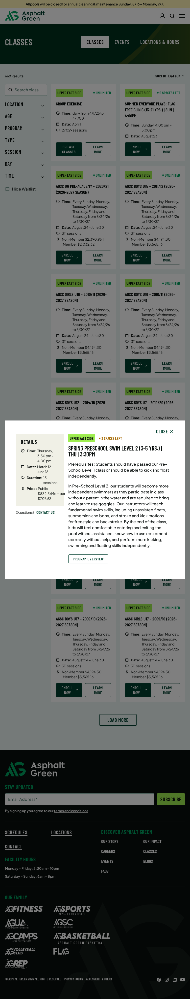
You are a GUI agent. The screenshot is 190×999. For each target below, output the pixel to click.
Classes (150, 851)
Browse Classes (69, 149)
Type (10, 140)
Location (14, 104)
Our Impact (152, 841)
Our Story (109, 841)
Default (174, 76)
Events (122, 42)
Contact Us (45, 512)
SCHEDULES (16, 832)
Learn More (98, 149)
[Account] (162, 16)
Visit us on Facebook (158, 979)
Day (8, 164)
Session (13, 152)
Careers (108, 851)
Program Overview (88, 558)
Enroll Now (136, 149)
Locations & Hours (160, 42)
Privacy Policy (73, 979)
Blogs (148, 861)
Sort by (160, 75)
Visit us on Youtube (182, 979)
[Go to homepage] (25, 16)
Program (14, 128)
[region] (95, 498)
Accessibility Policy (99, 979)
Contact (13, 846)
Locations (61, 832)
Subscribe (171, 799)
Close (162, 431)
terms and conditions (71, 810)
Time (9, 176)
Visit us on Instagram (166, 979)
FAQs (105, 871)
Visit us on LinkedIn (174, 979)
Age (8, 116)
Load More (118, 720)
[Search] (172, 16)
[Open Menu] (182, 16)
